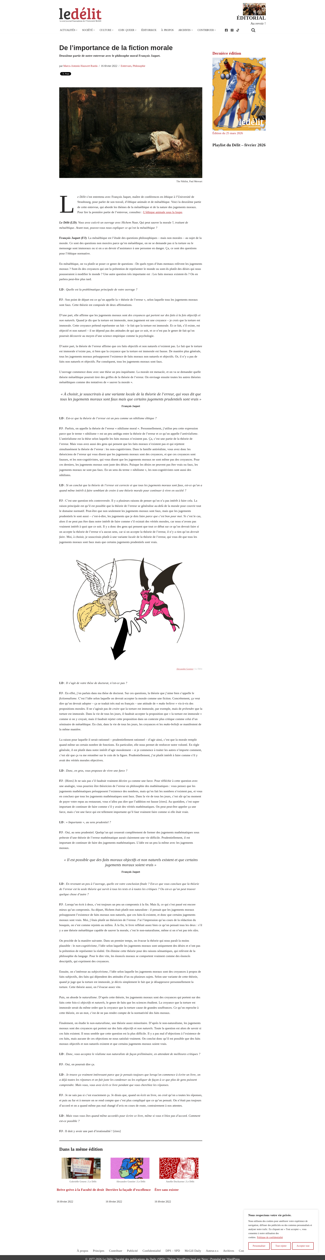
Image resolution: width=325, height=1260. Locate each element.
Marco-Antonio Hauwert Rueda (80, 66)
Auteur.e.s (212, 1250)
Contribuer (115, 1250)
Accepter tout (303, 1246)
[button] (76, 30)
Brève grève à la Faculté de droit (80, 1189)
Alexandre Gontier (184, 669)
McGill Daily (193, 1250)
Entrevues (126, 66)
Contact (243, 1250)
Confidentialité (152, 1250)
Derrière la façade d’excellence (128, 1189)
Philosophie (139, 66)
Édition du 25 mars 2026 (227, 133)
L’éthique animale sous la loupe (162, 212)
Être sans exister (167, 1189)
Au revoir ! (258, 23)
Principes (98, 1250)
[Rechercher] (257, 30)
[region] (281, 1231)
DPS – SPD (173, 1250)
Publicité (132, 1250)
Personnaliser (259, 1246)
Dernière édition (226, 53)
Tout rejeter (281, 1246)
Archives (228, 1250)
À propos (167, 30)
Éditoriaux (148, 30)
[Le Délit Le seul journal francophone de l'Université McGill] (80, 14)
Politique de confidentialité (270, 1237)
